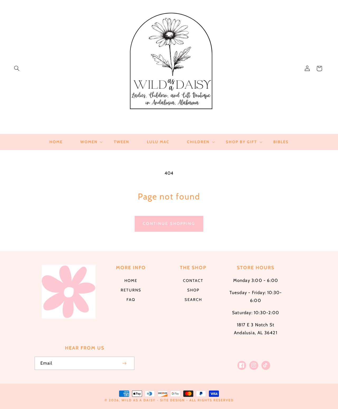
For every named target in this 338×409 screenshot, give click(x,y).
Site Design (172, 400)
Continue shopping (169, 223)
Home (130, 280)
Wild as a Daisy (138, 400)
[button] (17, 68)
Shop (193, 290)
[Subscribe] (124, 363)
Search (193, 299)
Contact (193, 280)
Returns (131, 290)
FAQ (130, 299)
